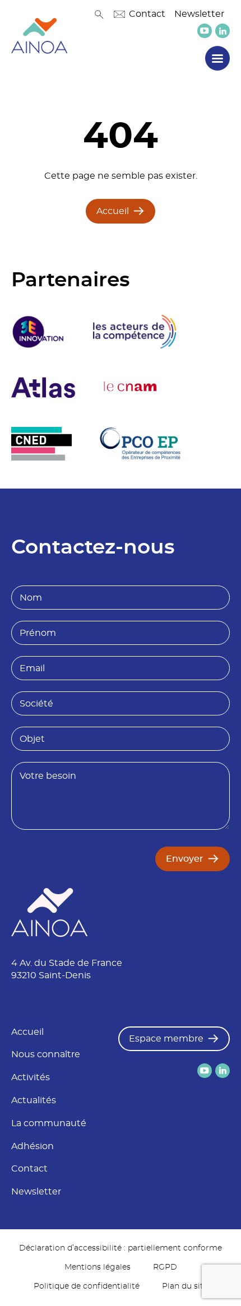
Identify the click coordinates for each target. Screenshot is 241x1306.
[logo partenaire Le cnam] (130, 388)
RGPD (165, 1267)
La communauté (48, 1123)
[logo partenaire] (134, 331)
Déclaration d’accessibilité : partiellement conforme (120, 1248)
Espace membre (166, 1038)
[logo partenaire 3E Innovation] (38, 331)
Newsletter (199, 14)
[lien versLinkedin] (222, 31)
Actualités (33, 1100)
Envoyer (184, 858)
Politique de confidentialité (87, 1286)
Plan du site (185, 1286)
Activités (30, 1077)
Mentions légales (97, 1267)
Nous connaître (45, 1054)
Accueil (112, 211)
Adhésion (32, 1146)
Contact (147, 14)
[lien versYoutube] (204, 30)
